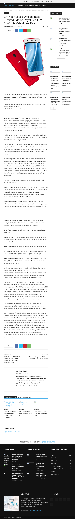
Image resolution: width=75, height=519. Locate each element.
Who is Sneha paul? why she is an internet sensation (41, 456)
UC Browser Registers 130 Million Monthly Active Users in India (38, 358)
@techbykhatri (48, 442)
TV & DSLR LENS (65, 97)
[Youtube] (70, 1)
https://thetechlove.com (22, 373)
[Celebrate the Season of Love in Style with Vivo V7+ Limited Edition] (55, 94)
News (26, 5)
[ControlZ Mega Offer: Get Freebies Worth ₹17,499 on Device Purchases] (10, 405)
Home (5, 10)
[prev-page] (5, 421)
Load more (60, 60)
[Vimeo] (64, 1)
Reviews (44, 5)
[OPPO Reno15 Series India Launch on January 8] (25, 405)
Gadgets (31, 5)
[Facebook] (55, 1)
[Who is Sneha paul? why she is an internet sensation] (30, 456)
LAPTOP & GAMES (66, 76)
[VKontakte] (67, 1)
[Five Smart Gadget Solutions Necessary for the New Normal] (66, 94)
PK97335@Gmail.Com (35, 510)
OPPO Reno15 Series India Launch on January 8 (25, 413)
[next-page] (8, 421)
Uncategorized (54, 97)
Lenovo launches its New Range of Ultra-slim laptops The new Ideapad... (66, 82)
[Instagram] (58, 1)
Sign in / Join (49, 1)
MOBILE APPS (54, 76)
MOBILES (11, 10)
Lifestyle (37, 5)
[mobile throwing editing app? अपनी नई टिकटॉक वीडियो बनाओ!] (30, 475)
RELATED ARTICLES (10, 397)
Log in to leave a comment (11, 431)
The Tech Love (19, 5)
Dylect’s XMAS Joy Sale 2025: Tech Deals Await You (40, 413)
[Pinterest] (25, 30)
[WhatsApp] (29, 30)
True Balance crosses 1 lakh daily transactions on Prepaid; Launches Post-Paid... (54, 83)
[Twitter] (61, 1)
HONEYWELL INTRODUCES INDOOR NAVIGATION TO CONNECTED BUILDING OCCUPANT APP (12, 359)
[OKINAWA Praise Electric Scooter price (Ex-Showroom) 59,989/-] (30, 465)
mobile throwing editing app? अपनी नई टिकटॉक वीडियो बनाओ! (41, 475)
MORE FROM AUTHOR (24, 397)
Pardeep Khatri (9, 26)
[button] (69, 5)
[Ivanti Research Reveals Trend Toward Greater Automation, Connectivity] (54, 40)
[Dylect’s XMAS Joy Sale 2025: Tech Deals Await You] (41, 405)
